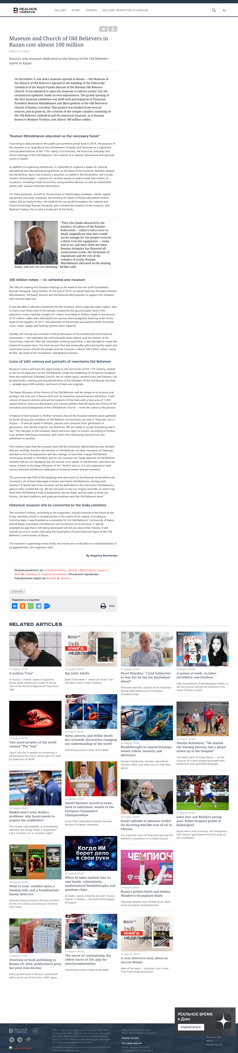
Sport (76, 10)
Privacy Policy (214, 1045)
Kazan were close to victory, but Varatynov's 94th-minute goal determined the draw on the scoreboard (201, 827)
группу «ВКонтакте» (82, 570)
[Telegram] (38, 606)
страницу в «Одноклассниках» (45, 574)
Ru (224, 10)
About (209, 1041)
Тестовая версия (132, 1043)
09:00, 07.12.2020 (19, 51)
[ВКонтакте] (103, 29)
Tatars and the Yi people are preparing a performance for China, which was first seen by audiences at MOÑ (35, 750)
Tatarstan (17, 591)
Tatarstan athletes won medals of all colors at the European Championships (146, 898)
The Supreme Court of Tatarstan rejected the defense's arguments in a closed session (147, 829)
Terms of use (213, 1037)
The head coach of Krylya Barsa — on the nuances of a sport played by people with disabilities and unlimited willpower (201, 753)
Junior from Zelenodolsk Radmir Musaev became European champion (89, 813)
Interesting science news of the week (91, 743)
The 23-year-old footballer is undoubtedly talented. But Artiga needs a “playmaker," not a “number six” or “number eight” (33, 822)
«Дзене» (65, 578)
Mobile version (130, 1038)
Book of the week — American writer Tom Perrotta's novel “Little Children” (89, 677)
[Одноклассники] (113, 29)
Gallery (60, 10)
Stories (91, 10)
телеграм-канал (55, 570)
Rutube (51, 578)
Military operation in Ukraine (125, 10)
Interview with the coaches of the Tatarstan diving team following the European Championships (146, 683)
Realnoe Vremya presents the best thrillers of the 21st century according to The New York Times (34, 896)
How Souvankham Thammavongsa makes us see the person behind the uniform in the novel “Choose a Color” (202, 681)
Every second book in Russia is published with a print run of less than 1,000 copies (35, 968)
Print (112, 606)
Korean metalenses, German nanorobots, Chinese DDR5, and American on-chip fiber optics (146, 757)
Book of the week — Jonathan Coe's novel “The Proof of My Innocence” (144, 964)
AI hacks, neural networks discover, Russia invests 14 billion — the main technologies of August (90, 890)
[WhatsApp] (30, 606)
